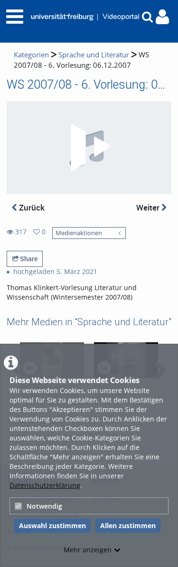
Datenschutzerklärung (44, 485)
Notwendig (44, 506)
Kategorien (31, 55)
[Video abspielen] (89, 148)
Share (28, 258)
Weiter (148, 207)
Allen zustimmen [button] (128, 525)
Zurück (31, 207)
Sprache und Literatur (93, 55)
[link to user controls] (162, 16)
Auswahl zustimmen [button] (52, 525)
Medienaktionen (79, 233)
